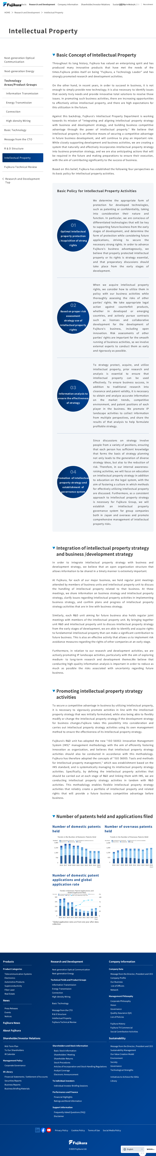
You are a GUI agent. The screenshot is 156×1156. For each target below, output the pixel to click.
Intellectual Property (17, 157)
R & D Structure (14, 148)
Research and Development (42, 4)
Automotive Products (14, 981)
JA (134, 4)
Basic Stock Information (65, 1050)
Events (8, 1012)
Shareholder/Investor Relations (95, 4)
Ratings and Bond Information (68, 1100)
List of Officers (117, 985)
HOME (7, 12)
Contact (126, 4)
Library (113, 1080)
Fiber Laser (10, 989)
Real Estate (10, 993)
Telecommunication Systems (18, 973)
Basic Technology (15, 130)
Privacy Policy (61, 1130)
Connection (13, 111)
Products (22, 4)
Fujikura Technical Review (20, 167)
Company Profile (118, 977)
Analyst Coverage (62, 1070)
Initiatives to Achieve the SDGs (124, 1076)
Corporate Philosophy (120, 1001)
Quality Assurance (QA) (121, 1012)
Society (113, 1062)
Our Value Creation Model (122, 1054)
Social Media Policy (112, 1130)
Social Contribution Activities (124, 1031)
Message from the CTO (18, 139)
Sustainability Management (123, 1050)
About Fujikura (12, 1030)
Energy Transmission (19, 102)
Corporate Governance (15, 1065)
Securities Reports (13, 1080)
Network (114, 989)
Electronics (10, 977)
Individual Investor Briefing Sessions (71, 1085)
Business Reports (12, 1084)
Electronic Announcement (66, 1074)
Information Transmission (22, 93)
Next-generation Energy (19, 71)
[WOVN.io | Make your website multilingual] (150, 1149)
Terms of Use (94, 1130)
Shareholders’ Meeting (64, 1054)
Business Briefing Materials (17, 1088)
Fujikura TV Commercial (121, 1027)
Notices (8, 1016)
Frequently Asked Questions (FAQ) (69, 1112)
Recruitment (148, 4)
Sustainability (119, 4)
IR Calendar (10, 1054)
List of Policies (117, 1016)
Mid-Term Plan (11, 1046)
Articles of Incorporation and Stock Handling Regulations (80, 1066)
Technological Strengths (121, 1069)
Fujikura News (11, 1023)
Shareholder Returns (63, 1058)
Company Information (68, 4)
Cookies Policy (78, 1130)
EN (138, 4)
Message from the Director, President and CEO (131, 973)
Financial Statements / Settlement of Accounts (26, 1076)
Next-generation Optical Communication (19, 60)
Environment (116, 1058)
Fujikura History (117, 1023)
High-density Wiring (18, 120)
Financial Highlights (63, 1096)
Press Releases (11, 1008)
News (6, 1000)
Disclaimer (59, 1116)
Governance (116, 1008)
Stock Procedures (62, 1062)
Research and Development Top (22, 180)
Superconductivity (13, 985)
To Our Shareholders (14, 1050)
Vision (113, 1005)
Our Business (116, 981)
